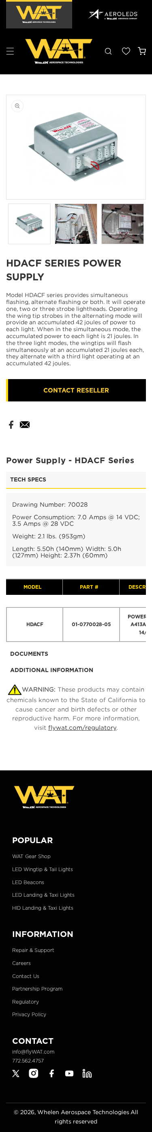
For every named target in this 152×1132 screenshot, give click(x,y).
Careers (21, 963)
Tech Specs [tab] (28, 479)
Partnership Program (37, 989)
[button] (10, 51)
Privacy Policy (29, 1014)
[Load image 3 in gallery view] (122, 224)
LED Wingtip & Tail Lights (42, 869)
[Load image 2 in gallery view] (76, 224)
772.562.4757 (28, 1061)
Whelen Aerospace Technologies (83, 1112)
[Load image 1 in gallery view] (29, 224)
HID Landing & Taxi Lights (42, 908)
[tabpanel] (76, 567)
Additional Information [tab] (51, 670)
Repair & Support (33, 950)
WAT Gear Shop (31, 856)
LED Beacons (28, 882)
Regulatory (25, 1002)
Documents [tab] (29, 654)
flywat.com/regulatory (82, 727)
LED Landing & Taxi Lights (43, 895)
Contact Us (25, 976)
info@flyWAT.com (33, 1052)
